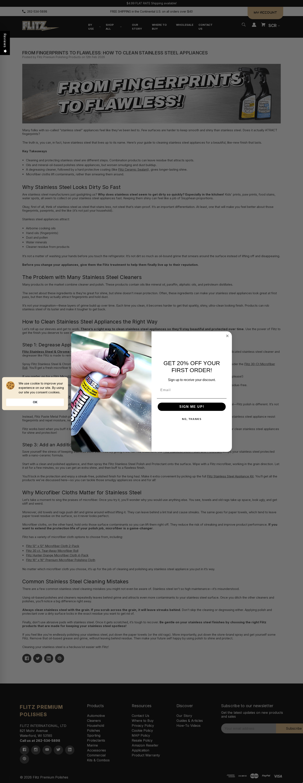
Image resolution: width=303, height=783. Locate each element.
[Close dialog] (227, 335)
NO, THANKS (192, 419)
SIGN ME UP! (191, 406)
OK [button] (35, 402)
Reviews (5, 40)
